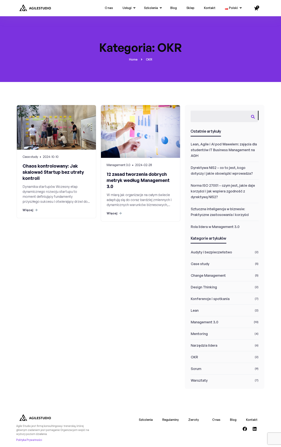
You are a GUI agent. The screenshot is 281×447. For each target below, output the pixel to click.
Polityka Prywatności (29, 439)
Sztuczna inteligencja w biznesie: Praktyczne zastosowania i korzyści (220, 212)
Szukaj (258, 115)
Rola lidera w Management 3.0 (215, 227)
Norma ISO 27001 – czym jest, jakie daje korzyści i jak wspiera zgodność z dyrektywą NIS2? (223, 191)
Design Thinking (204, 287)
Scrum (196, 369)
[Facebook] (244, 429)
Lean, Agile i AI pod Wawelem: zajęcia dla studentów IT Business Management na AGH (224, 150)
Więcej (28, 210)
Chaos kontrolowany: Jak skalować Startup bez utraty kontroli (53, 172)
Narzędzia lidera (204, 345)
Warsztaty (199, 380)
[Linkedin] (254, 429)
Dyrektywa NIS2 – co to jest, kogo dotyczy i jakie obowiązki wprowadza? (222, 170)
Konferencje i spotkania (210, 299)
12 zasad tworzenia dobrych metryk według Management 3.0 (138, 180)
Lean (195, 310)
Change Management (208, 275)
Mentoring (199, 334)
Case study (200, 264)
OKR (194, 357)
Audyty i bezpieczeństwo (211, 252)
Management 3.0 (204, 322)
